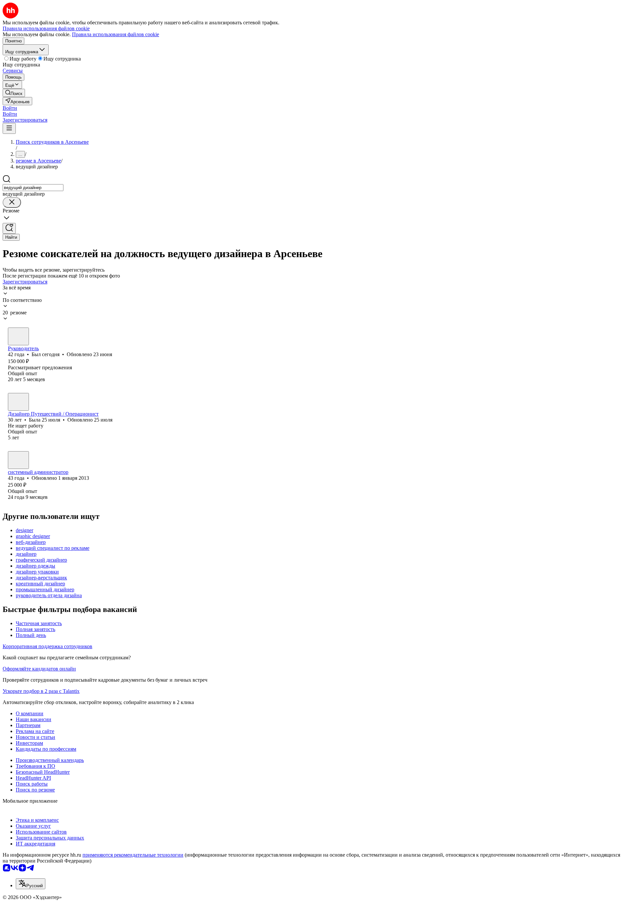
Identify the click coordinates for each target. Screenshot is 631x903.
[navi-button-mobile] (9, 128)
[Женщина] (18, 402)
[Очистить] (12, 202)
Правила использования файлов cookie (115, 34)
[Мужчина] (18, 336)
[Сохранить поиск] (9, 228)
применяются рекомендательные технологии (132, 855)
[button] (10, 108)
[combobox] (33, 187)
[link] (14, 93)
